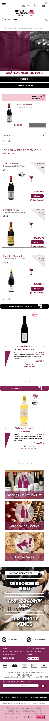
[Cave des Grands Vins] (24, 13)
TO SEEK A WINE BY (24, 85)
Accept (40, 717)
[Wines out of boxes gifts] (24, 481)
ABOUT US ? (7, 648)
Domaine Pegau (11, 210)
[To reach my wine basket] (43, 5)
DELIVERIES (18, 651)
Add (38, 196)
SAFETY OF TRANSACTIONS (36, 648)
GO (43, 686)
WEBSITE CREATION (34, 651)
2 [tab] (25, 381)
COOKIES (13, 655)
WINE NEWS (34, 658)
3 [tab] (29, 381)
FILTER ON (25, 79)
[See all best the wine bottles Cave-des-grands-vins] (24, 544)
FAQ (4, 651)
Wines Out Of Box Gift (24, 495)
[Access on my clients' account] (35, 6)
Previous (5, 347)
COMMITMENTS (39, 639)
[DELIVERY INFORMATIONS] (4, 639)
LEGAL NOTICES (8, 658)
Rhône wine (41, 163)
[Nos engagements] (29, 639)
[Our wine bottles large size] (24, 513)
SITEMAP (6, 655)
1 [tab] (21, 382)
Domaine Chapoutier (13, 256)
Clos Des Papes (10, 163)
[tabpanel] (25, 347)
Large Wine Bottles (24, 526)
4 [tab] (31, 463)
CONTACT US (31, 655)
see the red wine (38, 125)
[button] (25, 6)
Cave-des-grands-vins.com (12, 703)
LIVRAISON (12, 639)
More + (31, 717)
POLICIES (10, 651)
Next (44, 347)
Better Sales (24, 557)
